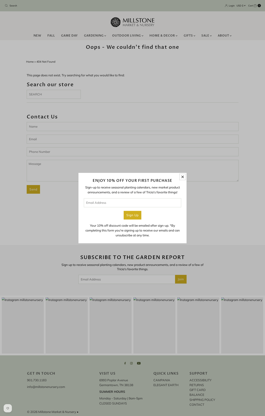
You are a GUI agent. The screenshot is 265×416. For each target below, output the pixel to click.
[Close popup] (182, 177)
